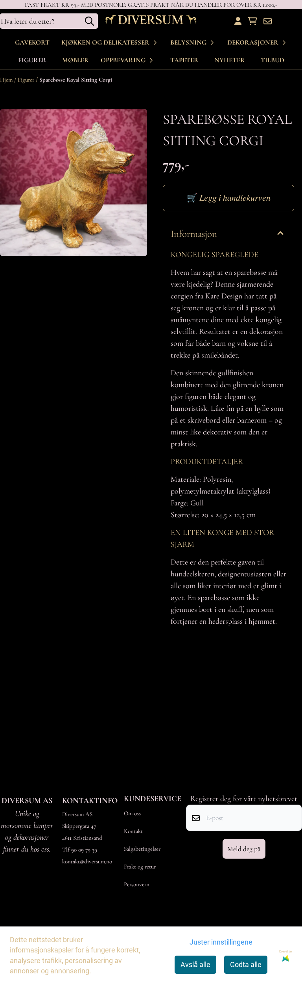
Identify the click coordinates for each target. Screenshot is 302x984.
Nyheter (229, 60)
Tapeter (184, 60)
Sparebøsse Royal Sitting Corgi (75, 79)
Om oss (132, 813)
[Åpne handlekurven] (252, 21)
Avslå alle (195, 965)
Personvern (136, 884)
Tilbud (272, 60)
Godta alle (245, 965)
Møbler (75, 60)
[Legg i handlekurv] (228, 198)
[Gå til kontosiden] (238, 21)
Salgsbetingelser (142, 848)
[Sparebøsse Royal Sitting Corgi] (73, 182)
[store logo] (151, 21)
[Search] (89, 21)
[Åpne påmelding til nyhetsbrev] (267, 21)
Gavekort (32, 42)
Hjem (7, 79)
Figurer (32, 60)
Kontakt (133, 831)
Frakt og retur (140, 866)
